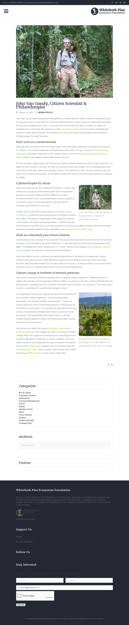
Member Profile (45, 112)
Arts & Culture (25, 393)
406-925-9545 (16, 3)
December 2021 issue (26, 349)
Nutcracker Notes (32, 346)
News (21, 412)
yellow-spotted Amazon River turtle (75, 229)
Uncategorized (25, 423)
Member (29, 542)
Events (22, 404)
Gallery (22, 406)
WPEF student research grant (70, 129)
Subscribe (20, 605)
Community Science (27, 395)
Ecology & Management (29, 401)
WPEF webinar (34, 353)
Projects (22, 417)
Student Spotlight (26, 420)
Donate (19, 537)
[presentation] (35, 596)
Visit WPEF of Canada (25, 519)
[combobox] (64, 445)
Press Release (25, 415)
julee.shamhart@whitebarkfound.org (43, 3)
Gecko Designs (97, 619)
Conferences (24, 398)
